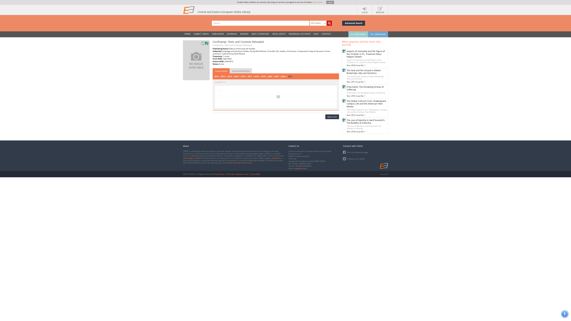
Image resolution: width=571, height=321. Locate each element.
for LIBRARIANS (378, 34)
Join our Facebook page (357, 152)
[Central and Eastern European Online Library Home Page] (217, 10)
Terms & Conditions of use (237, 174)
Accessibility (255, 174)
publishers (276, 158)
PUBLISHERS (218, 33)
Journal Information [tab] (241, 71)
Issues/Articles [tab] (221, 71)
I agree (330, 2)
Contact (326, 33)
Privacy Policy (219, 174)
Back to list (332, 116)
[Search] (329, 23)
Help (316, 33)
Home (187, 33)
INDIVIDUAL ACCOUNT (300, 33)
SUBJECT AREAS (201, 33)
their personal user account (240, 163)
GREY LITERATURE (260, 33)
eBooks (244, 33)
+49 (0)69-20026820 (303, 166)
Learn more (317, 2)
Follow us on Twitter (356, 159)
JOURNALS (232, 33)
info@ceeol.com (300, 168)
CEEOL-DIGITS (279, 33)
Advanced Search (353, 23)
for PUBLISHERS (358, 34)
